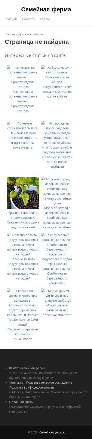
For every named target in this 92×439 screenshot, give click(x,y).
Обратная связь (21, 402)
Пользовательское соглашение (49, 382)
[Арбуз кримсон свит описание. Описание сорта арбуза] (57, 82)
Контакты (16, 382)
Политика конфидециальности (31, 387)
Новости (28, 19)
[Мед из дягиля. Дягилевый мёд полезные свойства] (57, 300)
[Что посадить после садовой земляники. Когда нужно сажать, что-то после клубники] (57, 143)
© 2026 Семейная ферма (27, 368)
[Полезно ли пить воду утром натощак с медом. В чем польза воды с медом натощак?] (23, 254)
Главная (11, 19)
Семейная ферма (46, 9)
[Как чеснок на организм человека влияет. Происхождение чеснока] (23, 87)
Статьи (45, 19)
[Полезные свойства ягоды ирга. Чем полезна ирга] (23, 133)
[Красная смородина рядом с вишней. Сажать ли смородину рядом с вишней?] (23, 208)
